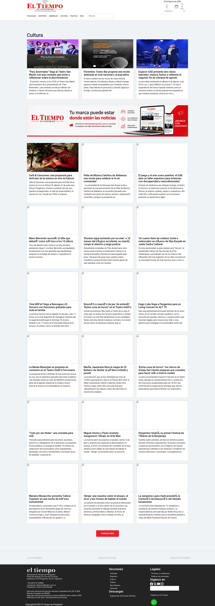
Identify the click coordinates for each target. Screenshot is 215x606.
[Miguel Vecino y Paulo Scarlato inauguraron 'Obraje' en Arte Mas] (107, 415)
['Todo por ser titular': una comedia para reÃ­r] (53, 415)
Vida (82, 16)
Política (73, 16)
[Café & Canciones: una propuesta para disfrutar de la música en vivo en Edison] (53, 157)
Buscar (184, 588)
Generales (53, 16)
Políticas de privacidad (160, 576)
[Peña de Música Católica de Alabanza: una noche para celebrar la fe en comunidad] (107, 157)
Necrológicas (115, 585)
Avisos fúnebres (34, 558)
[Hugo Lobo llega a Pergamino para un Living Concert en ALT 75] (162, 286)
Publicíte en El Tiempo (159, 595)
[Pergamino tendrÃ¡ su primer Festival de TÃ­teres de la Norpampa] (162, 415)
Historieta (113, 588)
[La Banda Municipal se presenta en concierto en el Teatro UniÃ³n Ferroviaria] (53, 349)
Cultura (64, 16)
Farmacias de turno (107, 558)
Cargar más (107, 533)
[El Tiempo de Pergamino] (41, 570)
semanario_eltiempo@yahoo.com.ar (41, 585)
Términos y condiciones (160, 573)
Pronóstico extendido (180, 558)
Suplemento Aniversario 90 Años (122, 596)
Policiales (31, 16)
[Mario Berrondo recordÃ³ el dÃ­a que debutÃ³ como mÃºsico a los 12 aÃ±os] (53, 220)
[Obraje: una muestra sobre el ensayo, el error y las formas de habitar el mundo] (107, 478)
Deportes (42, 16)
